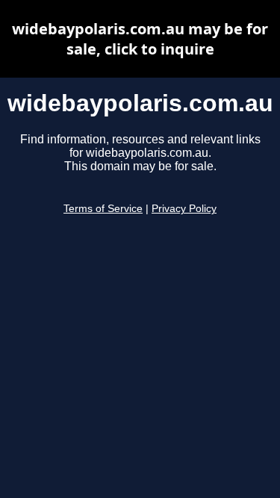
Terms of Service (103, 208)
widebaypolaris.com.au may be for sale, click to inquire (140, 39)
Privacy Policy (184, 208)
